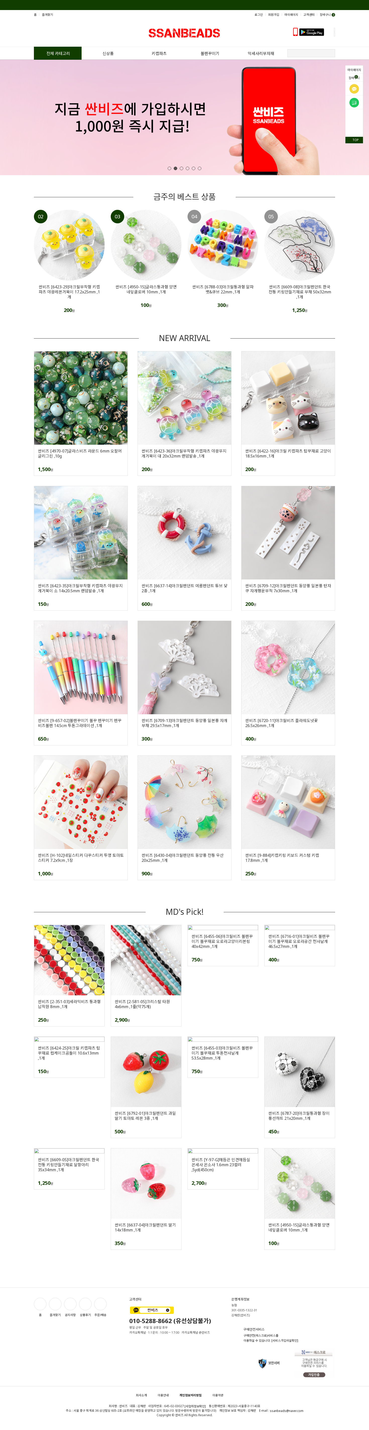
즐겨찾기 (47, 15)
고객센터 (309, 15)
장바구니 (354, 77)
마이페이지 (354, 70)
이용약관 (217, 1395)
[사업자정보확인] (195, 1406)
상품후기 (85, 1315)
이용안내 (163, 1395)
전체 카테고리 (58, 53)
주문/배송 (100, 1315)
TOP (355, 140)
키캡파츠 (159, 53)
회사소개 (141, 1395)
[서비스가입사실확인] (284, 1340)
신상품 (108, 53)
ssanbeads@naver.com (286, 1411)
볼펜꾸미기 (210, 53)
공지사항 (70, 1315)
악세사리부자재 (261, 53)
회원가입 (273, 15)
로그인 (259, 15)
